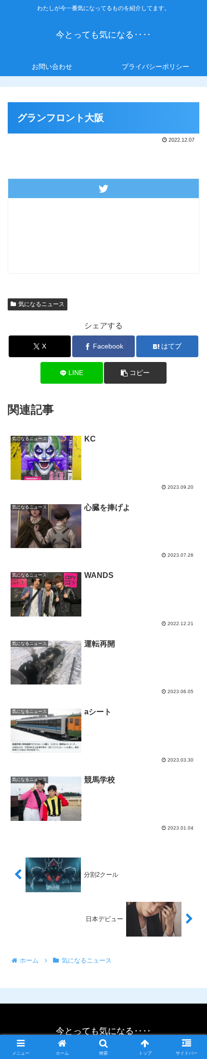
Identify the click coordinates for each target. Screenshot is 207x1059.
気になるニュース (41, 304)
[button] (135, 373)
